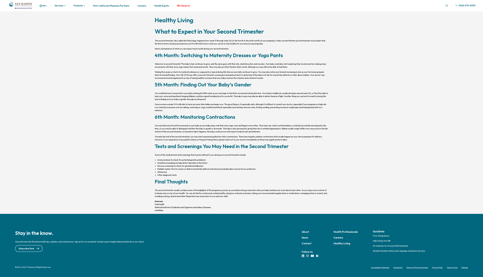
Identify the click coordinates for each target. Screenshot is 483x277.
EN (44, 5)
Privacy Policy (437, 267)
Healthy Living (342, 243)
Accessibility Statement (380, 267)
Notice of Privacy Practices (417, 267)
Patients (78, 5)
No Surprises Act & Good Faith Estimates (390, 246)
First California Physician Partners (111, 5)
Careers (141, 5)
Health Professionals (346, 231)
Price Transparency (381, 235)
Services (59, 5)
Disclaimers (398, 267)
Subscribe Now (26, 248)
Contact (306, 243)
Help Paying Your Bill (381, 241)
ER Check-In (183, 5)
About (305, 231)
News (305, 237)
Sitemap (464, 267)
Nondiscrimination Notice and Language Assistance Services (399, 251)
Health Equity (161, 5)
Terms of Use (452, 267)
